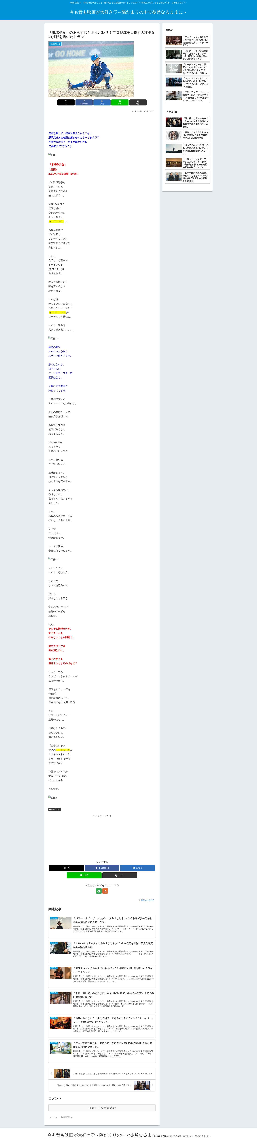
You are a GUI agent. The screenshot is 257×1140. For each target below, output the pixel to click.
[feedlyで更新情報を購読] (99, 891)
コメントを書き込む (102, 1108)
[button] (138, 102)
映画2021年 (55, 809)
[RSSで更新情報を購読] (105, 891)
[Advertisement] (102, 121)
